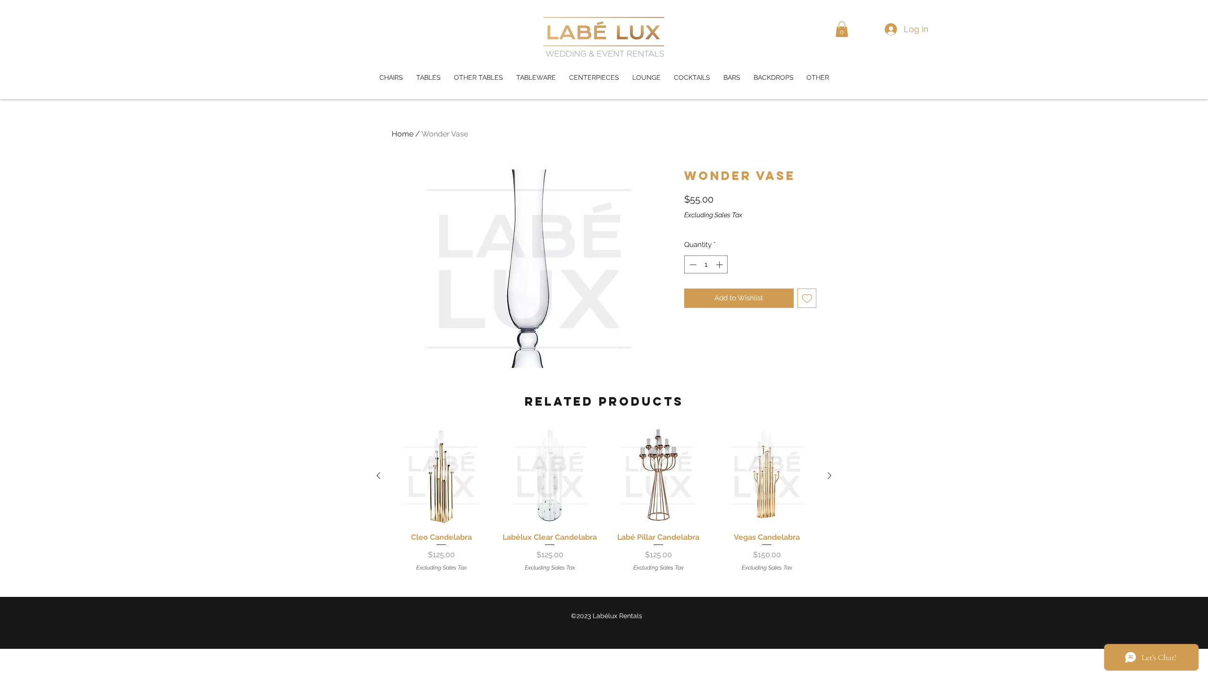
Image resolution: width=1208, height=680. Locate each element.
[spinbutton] (706, 264)
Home (402, 133)
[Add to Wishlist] (807, 298)
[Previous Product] (378, 475)
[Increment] (720, 264)
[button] (841, 29)
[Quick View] (441, 475)
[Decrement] (692, 264)
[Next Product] (829, 475)
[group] (604, 499)
